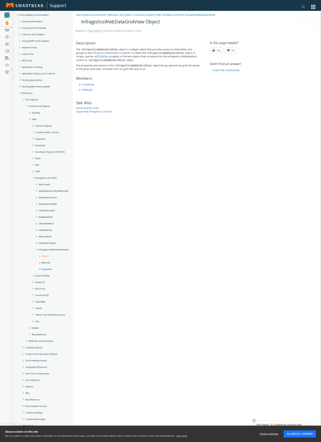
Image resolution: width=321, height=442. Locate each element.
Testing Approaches (32, 80)
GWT (37, 171)
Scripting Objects (33, 347)
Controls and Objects (39, 106)
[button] (313, 7)
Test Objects (31, 99)
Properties (46, 269)
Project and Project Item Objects (41, 353)
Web (34, 119)
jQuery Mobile (42, 275)
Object (44, 256)
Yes (218, 50)
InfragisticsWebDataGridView (54, 249)
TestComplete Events (36, 360)
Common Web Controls (47, 132)
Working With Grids (87, 108)
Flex (37, 164)
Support (58, 5)
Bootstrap (40, 145)
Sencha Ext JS (42, 295)
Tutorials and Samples (33, 34)
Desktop (36, 112)
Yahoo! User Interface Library (50, 314)
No (233, 50)
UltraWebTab (45, 230)
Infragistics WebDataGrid (106, 52)
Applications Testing (32, 66)
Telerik (38, 308)
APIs (27, 393)
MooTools (40, 288)
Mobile (35, 327)
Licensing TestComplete (34, 27)
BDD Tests (27, 60)
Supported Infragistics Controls (94, 111)
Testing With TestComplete (35, 40)
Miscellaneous (39, 334)
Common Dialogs (34, 412)
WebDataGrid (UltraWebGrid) (53, 190)
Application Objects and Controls (38, 73)
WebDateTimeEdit (48, 203)
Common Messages (35, 419)
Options (29, 386)
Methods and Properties (41, 340)
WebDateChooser (48, 197)
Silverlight (40, 301)
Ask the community (227, 70)
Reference (27, 93)
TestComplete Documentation (34, 14)
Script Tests (28, 53)
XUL (37, 321)
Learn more (181, 436)
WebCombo (45, 184)
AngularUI (40, 138)
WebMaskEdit (45, 216)
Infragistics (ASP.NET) (46, 177)
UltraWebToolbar (47, 243)
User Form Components (37, 373)
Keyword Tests (29, 47)
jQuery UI (40, 282)
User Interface (32, 380)
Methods (45, 262)
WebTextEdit (45, 236)
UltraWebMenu (46, 223)
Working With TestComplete (36, 86)
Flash (38, 158)
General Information (32, 21)
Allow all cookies (300, 434)
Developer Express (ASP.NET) (50, 151)
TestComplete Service (36, 406)
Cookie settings (269, 434)
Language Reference (36, 367)
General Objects (43, 125)
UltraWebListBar (47, 210)
